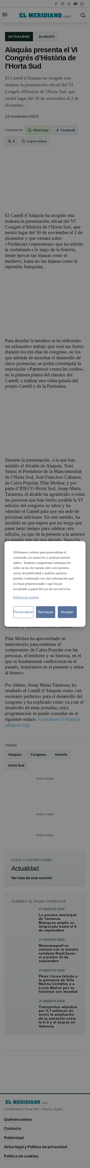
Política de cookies (26, 597)
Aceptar (67, 612)
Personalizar (23, 612)
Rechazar (45, 612)
